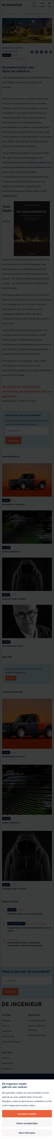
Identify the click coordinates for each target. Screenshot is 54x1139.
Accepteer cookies (27, 1113)
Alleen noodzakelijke (27, 1123)
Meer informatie (27, 1132)
